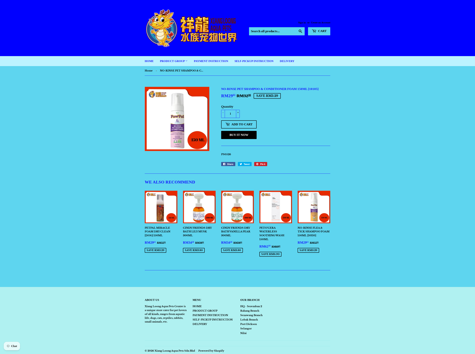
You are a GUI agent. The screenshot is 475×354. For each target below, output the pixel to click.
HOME (149, 61)
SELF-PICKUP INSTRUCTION (254, 61)
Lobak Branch (249, 319)
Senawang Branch (251, 315)
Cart (322, 31)
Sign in (302, 22)
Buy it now (239, 135)
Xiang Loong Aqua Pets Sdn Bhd (175, 350)
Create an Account (320, 22)
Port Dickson (248, 324)
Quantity (227, 106)
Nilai (243, 333)
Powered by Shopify (211, 350)
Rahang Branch (249, 310)
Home (149, 70)
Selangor (246, 328)
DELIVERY (287, 61)
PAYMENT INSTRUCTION (211, 61)
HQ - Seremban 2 (251, 306)
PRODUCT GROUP (172, 61)
